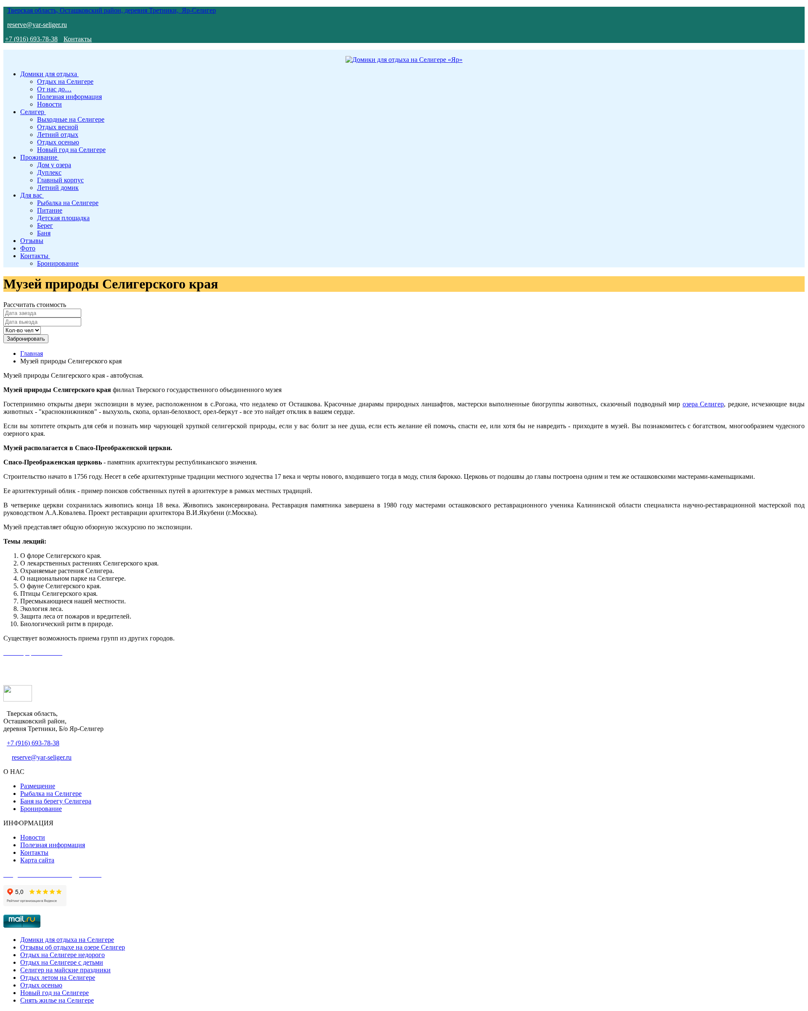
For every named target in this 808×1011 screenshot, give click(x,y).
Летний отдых (57, 134)
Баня (43, 233)
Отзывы (31, 240)
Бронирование (58, 263)
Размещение (37, 786)
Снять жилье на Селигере (57, 1000)
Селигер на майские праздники (65, 970)
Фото (27, 248)
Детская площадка (63, 217)
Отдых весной (57, 127)
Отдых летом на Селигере (57, 977)
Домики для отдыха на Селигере (67, 939)
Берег (45, 225)
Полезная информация (69, 96)
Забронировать (26, 339)
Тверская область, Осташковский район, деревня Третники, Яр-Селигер (111, 10)
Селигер (33, 111)
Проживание (39, 157)
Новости (49, 104)
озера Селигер (703, 404)
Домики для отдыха (49, 73)
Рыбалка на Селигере (67, 202)
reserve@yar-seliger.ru (37, 24)
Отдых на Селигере (65, 81)
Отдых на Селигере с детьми (61, 962)
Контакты (78, 39)
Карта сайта (37, 860)
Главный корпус (60, 180)
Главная (31, 353)
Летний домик (58, 187)
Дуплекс (49, 172)
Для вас (32, 195)
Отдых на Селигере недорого (62, 954)
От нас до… (54, 89)
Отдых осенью (58, 142)
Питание (49, 210)
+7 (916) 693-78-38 (31, 39)
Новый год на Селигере (71, 149)
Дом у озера (54, 164)
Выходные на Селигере (70, 119)
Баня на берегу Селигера (55, 801)
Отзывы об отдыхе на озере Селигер (72, 947)
